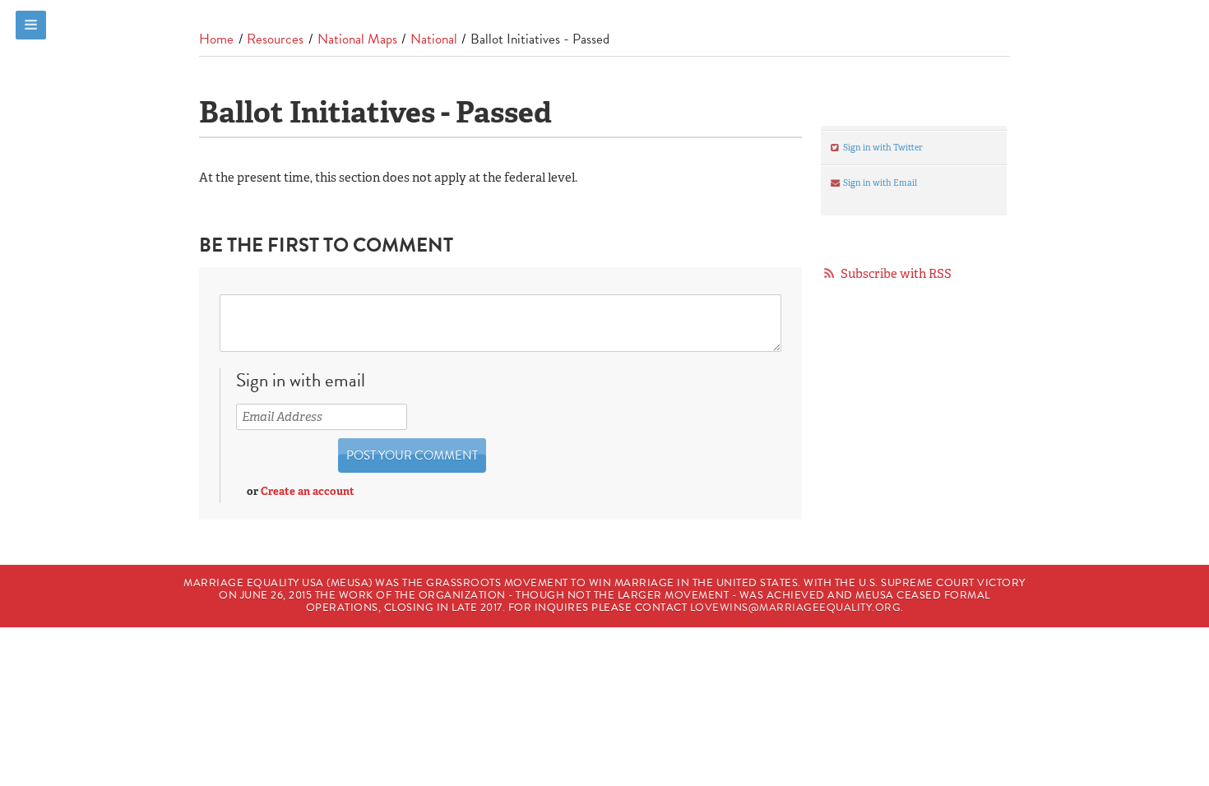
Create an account (307, 491)
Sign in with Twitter (882, 147)
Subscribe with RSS (896, 274)
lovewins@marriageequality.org (795, 607)
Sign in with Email (879, 182)
